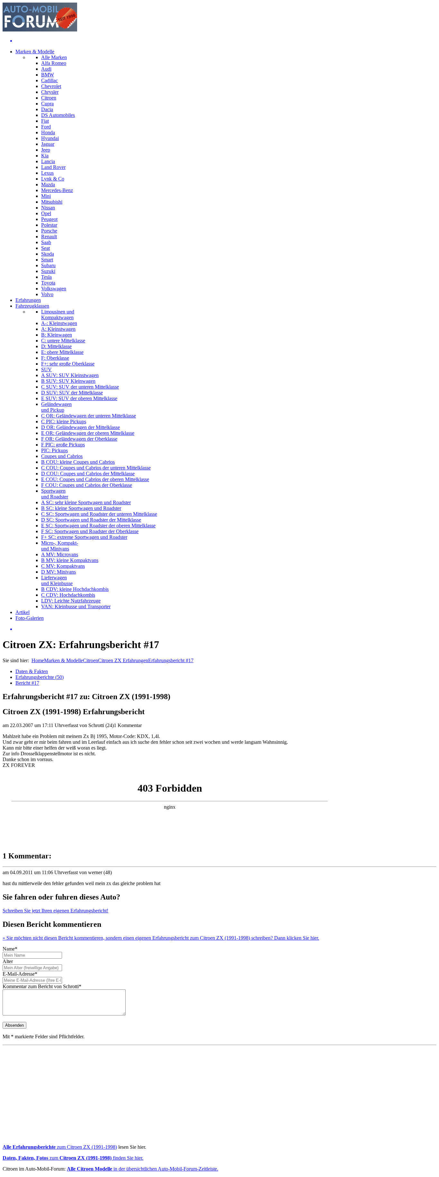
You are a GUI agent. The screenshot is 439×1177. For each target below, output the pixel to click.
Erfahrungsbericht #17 (170, 660)
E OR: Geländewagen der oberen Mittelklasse (87, 433)
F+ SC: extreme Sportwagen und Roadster (84, 537)
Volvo (47, 294)
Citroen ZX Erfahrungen (123, 660)
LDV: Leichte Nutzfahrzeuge (71, 600)
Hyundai (50, 138)
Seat (45, 248)
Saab (46, 242)
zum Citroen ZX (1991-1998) (60, 1147)
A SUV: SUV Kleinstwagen (70, 375)
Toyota (48, 282)
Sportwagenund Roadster (54, 493)
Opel (46, 213)
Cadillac (49, 80)
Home (37, 660)
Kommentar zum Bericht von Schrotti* (42, 986)
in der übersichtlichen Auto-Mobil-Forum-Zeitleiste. (142, 1169)
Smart (47, 259)
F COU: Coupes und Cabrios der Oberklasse (86, 485)
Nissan (48, 207)
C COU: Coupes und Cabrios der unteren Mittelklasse (96, 467)
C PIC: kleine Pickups (63, 421)
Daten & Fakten (31, 671)
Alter (8, 961)
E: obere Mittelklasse (62, 352)
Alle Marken (54, 57)
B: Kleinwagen (56, 335)
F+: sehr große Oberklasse (67, 363)
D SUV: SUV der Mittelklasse (72, 392)
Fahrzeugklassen (32, 306)
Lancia (48, 161)
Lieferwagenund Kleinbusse (57, 580)
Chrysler (49, 92)
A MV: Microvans (59, 554)
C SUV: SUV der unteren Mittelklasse (80, 387)
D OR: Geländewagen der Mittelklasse (80, 427)
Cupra (47, 103)
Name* (10, 949)
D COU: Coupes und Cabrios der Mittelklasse (88, 473)
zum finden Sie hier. (73, 1158)
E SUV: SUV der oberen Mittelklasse (79, 398)
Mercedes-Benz (57, 190)
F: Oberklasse (55, 358)
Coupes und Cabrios (62, 456)
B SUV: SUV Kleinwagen (68, 381)
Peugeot (49, 219)
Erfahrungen (28, 300)
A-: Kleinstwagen (59, 323)
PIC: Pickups (54, 450)
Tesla (46, 277)
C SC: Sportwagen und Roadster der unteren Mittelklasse (99, 514)
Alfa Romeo (53, 63)
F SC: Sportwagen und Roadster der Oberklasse (90, 531)
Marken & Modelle (34, 51)
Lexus (47, 173)
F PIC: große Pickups (63, 444)
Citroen (48, 98)
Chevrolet (51, 86)
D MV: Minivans (58, 572)
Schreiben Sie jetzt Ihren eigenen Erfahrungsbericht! (55, 910)
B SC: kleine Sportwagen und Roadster (81, 508)
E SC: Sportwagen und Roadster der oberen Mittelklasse (98, 525)
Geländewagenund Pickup (56, 407)
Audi (46, 69)
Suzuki (48, 271)
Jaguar (47, 144)
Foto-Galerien (29, 618)
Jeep (45, 150)
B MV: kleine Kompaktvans (69, 560)
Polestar (49, 225)
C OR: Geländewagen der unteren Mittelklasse (88, 415)
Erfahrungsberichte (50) (39, 677)
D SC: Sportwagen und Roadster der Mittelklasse (91, 520)
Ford (46, 126)
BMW (47, 74)
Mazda (48, 184)
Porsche (49, 230)
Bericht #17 (27, 683)
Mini (46, 196)
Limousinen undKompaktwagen (57, 314)
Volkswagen (53, 288)
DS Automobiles (58, 115)
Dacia (47, 109)
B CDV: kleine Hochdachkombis (75, 589)
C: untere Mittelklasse (63, 340)
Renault (49, 236)
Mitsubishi (51, 202)
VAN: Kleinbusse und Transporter (76, 606)
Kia (45, 155)
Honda (48, 132)
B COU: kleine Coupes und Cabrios (78, 462)
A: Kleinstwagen (58, 329)
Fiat (45, 121)
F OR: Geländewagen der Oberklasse (79, 439)
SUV (46, 369)
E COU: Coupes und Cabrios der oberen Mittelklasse (95, 479)
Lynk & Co (52, 178)
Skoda (47, 254)
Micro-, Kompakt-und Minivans (59, 545)
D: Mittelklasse (56, 346)
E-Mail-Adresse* (20, 974)
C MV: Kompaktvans (63, 566)
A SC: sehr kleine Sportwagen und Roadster (86, 502)
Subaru (48, 265)
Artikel (22, 612)
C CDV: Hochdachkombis (68, 595)
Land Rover (53, 167)
